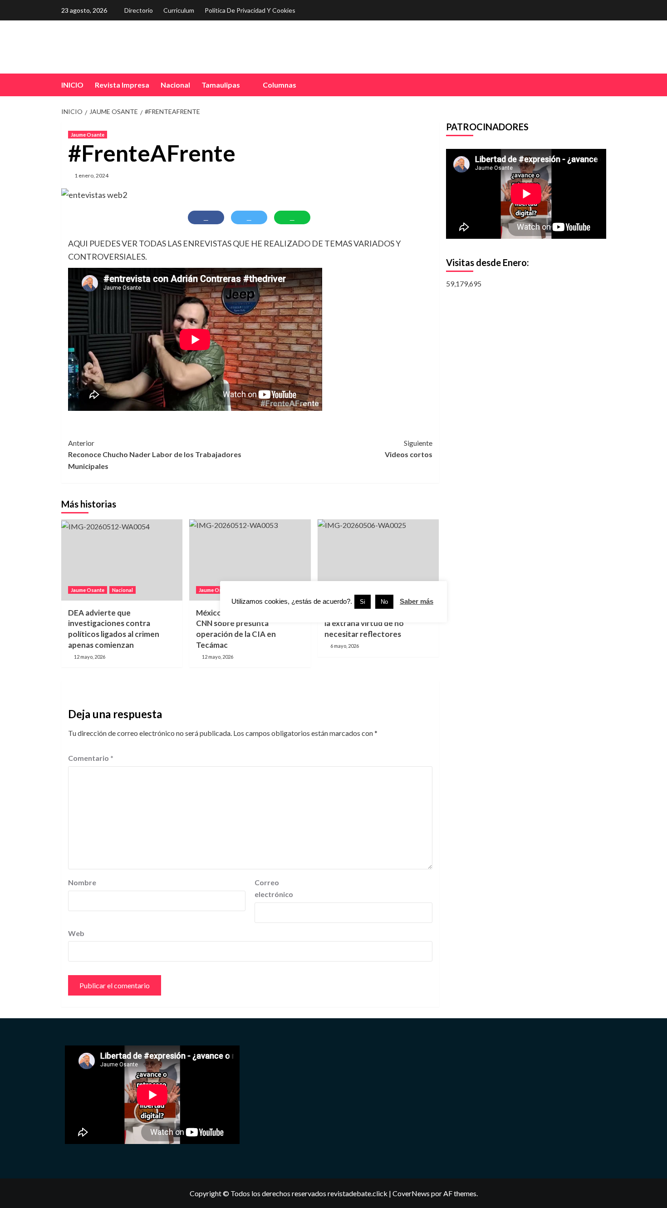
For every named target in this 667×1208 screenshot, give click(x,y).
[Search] (600, 85)
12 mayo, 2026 (89, 657)
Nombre (82, 882)
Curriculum (178, 10)
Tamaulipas (220, 84)
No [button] (384, 601)
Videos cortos (408, 449)
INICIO (72, 84)
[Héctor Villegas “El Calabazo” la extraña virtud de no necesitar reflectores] (378, 559)
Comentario (90, 758)
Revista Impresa (122, 84)
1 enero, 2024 (91, 175)
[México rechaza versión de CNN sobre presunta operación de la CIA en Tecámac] (249, 559)
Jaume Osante (87, 135)
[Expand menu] (245, 85)
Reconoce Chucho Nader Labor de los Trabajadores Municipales (154, 454)
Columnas (279, 84)
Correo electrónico (274, 888)
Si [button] (362, 601)
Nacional (175, 84)
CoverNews (411, 1193)
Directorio (138, 10)
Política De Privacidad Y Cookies (250, 10)
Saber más (416, 601)
